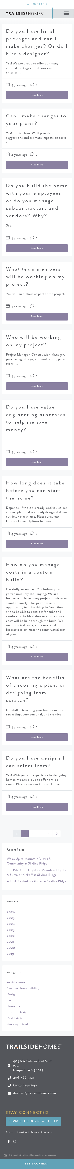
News (35, 1132)
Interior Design (18, 1012)
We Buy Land (37, 4)
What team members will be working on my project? (35, 276)
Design (12, 994)
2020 (11, 948)
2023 (11, 930)
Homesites (14, 1006)
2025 (11, 918)
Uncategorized (17, 1024)
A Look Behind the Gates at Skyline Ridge (36, 881)
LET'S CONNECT (37, 1163)
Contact (23, 1132)
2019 (10, 954)
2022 (11, 936)
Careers (47, 1132)
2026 (11, 912)
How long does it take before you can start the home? (35, 490)
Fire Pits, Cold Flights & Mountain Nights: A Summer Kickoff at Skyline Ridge (37, 872)
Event (11, 1000)
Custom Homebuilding (23, 988)
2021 (10, 942)
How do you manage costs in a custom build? (33, 572)
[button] (66, 13)
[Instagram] (15, 1141)
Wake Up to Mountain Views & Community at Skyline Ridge (29, 861)
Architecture (16, 982)
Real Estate (15, 1018)
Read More (37, 95)
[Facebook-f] (9, 1141)
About (10, 1132)
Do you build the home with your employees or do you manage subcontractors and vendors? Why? (37, 201)
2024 (11, 924)
